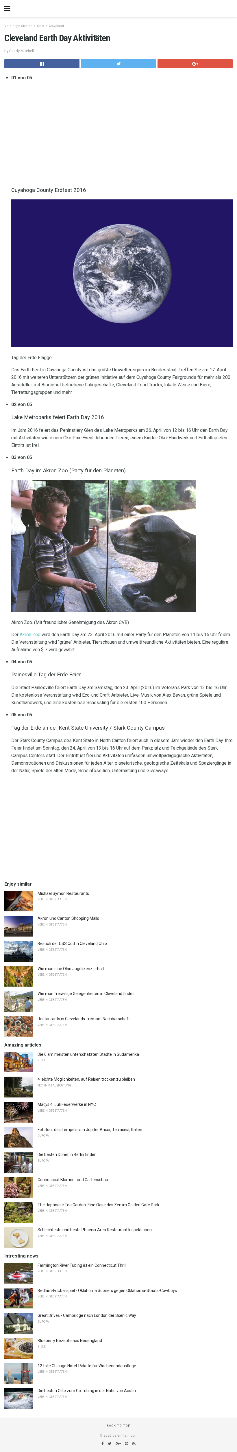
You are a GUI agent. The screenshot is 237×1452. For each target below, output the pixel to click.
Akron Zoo (30, 634)
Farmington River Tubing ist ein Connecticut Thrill (82, 1265)
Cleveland (56, 26)
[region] (122, 132)
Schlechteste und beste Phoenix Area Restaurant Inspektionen (95, 1229)
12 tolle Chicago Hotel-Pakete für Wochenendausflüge (87, 1365)
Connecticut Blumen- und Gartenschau (73, 1179)
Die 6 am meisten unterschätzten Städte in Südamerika (88, 1054)
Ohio (40, 26)
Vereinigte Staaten (18, 26)
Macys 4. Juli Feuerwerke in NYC (67, 1104)
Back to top (119, 1426)
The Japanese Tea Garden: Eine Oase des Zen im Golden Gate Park (98, 1205)
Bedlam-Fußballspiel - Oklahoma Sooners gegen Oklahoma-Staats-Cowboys (107, 1290)
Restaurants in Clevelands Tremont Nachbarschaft (84, 1018)
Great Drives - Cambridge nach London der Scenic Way (87, 1315)
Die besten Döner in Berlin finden (67, 1154)
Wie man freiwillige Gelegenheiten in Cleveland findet (86, 993)
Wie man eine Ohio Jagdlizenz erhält (71, 968)
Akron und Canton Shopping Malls (68, 918)
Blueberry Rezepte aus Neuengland (70, 1340)
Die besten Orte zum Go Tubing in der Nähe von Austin (87, 1390)
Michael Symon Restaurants (63, 893)
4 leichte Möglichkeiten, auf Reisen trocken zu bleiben (86, 1079)
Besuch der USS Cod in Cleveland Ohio (72, 943)
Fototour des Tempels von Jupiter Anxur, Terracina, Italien (90, 1129)
